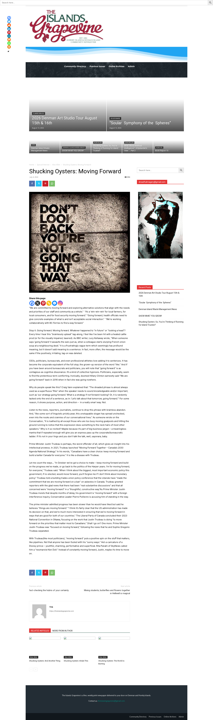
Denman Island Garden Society (74, 147)
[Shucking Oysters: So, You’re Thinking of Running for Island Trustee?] (106, 142)
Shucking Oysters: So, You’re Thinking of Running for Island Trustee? (161, 323)
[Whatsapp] (9, 43)
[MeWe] (9, 36)
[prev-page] (31, 669)
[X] (37, 303)
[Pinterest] (45, 183)
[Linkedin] (9, 29)
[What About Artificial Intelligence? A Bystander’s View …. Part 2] (137, 142)
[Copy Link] (48, 303)
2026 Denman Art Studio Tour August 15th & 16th (159, 294)
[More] (9, 47)
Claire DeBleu (38, 113)
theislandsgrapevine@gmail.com (111, 701)
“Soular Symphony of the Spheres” (155, 302)
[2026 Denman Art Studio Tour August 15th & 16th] (67, 104)
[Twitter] (39, 183)
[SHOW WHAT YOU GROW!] (75, 142)
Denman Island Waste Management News (158, 309)
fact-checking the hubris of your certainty (49, 590)
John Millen (129, 142)
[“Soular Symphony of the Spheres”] (145, 104)
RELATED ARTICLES (40, 631)
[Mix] (9, 39)
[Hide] (8, 51)
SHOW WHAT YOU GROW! (150, 316)
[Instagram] (60, 303)
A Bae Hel (159, 147)
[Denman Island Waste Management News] (44, 142)
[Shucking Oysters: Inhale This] (79, 647)
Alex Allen (98, 142)
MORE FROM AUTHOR (62, 631)
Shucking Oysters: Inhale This (76, 661)
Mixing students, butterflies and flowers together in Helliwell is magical (107, 592)
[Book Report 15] (168, 142)
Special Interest (43, 164)
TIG (51, 606)
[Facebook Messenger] (54, 303)
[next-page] (35, 669)
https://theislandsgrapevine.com (61, 611)
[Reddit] (9, 25)
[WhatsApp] (52, 183)
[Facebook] (32, 183)
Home (31, 164)
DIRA (33, 145)
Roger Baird (115, 118)
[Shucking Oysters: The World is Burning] (114, 647)
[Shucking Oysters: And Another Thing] (45, 647)
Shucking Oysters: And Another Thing (44, 661)
